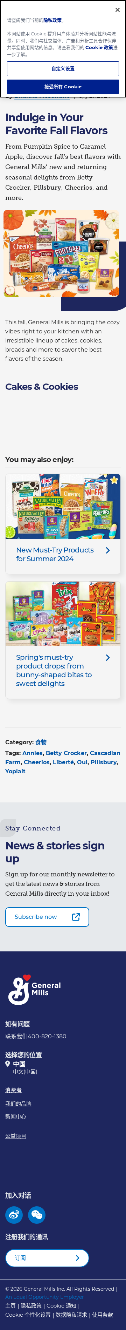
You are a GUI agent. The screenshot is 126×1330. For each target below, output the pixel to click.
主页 (10, 1305)
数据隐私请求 (71, 1314)
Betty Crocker (66, 753)
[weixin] (36, 1215)
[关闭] (117, 10)
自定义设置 (63, 68)
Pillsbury (104, 762)
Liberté (63, 762)
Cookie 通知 (61, 1305)
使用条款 (102, 1314)
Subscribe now (36, 917)
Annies (32, 753)
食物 (41, 742)
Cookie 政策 (99, 47)
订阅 (20, 1258)
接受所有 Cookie (63, 86)
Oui (82, 762)
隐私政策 (31, 1305)
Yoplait (15, 771)
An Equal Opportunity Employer (44, 1297)
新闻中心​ (15, 1116)
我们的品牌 (18, 1103)
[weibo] (14, 1215)
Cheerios (37, 762)
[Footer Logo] (35, 989)
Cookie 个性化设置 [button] (28, 1314)
